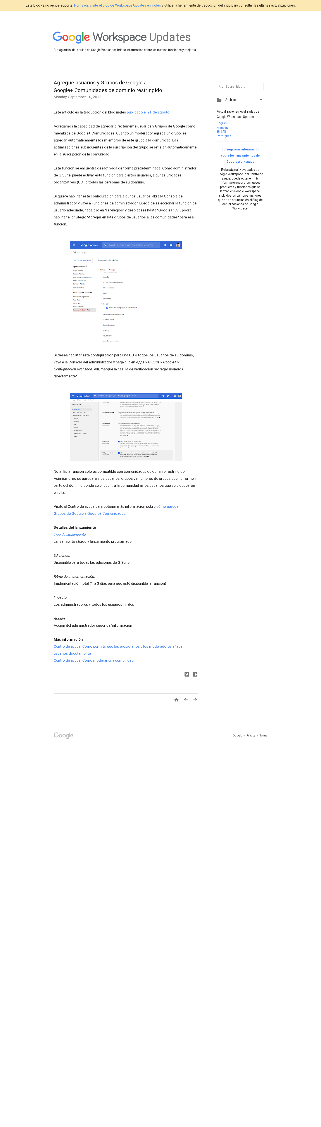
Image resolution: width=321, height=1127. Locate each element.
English (222, 123)
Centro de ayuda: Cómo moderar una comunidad (94, 660)
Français (222, 127)
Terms (263, 735)
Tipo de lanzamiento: (70, 534)
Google (238, 735)
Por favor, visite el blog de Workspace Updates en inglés (117, 5)
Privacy (251, 735)
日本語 (221, 131)
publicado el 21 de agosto (148, 112)
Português (224, 136)
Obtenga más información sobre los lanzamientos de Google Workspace (240, 155)
